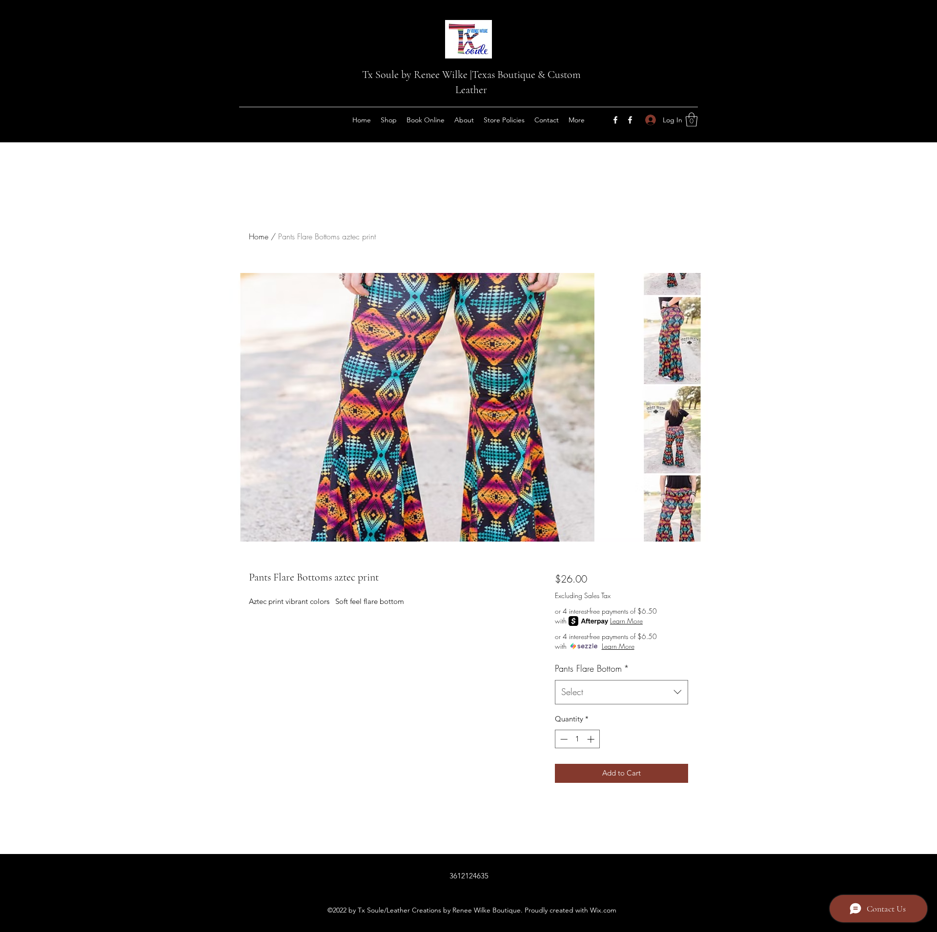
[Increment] (591, 739)
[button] (691, 120)
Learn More (626, 620)
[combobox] (621, 692)
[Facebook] (615, 120)
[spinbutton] (577, 739)
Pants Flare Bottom (592, 668)
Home (258, 236)
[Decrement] (563, 739)
